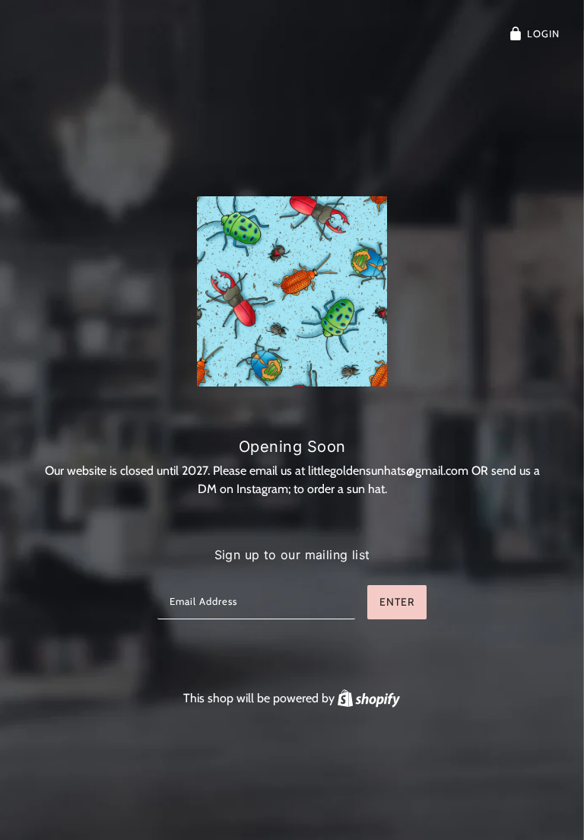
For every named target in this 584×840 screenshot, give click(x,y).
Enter (396, 602)
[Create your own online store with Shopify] (369, 698)
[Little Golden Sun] (292, 291)
